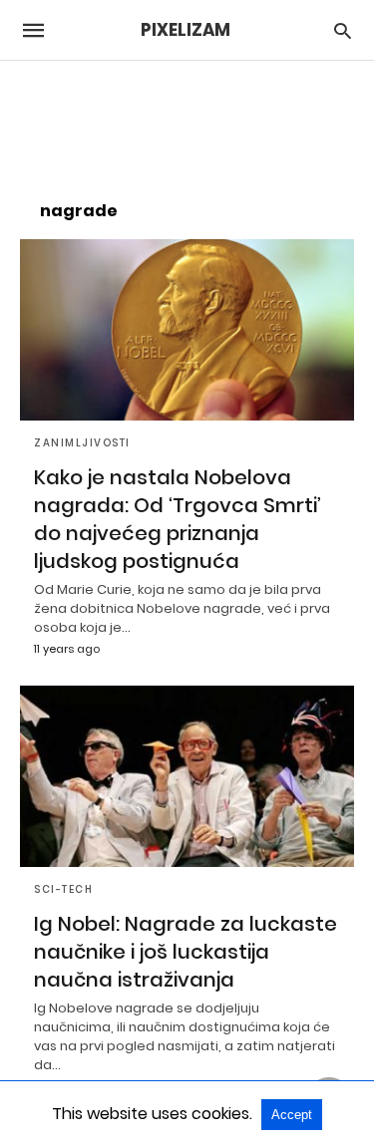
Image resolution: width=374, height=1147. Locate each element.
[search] (342, 30)
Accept (291, 1114)
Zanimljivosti (82, 442)
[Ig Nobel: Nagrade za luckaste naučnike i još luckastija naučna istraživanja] (187, 776)
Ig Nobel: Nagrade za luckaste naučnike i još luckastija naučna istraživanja (185, 952)
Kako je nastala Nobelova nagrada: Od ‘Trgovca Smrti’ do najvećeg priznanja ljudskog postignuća (177, 519)
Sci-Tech (63, 889)
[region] (187, 120)
